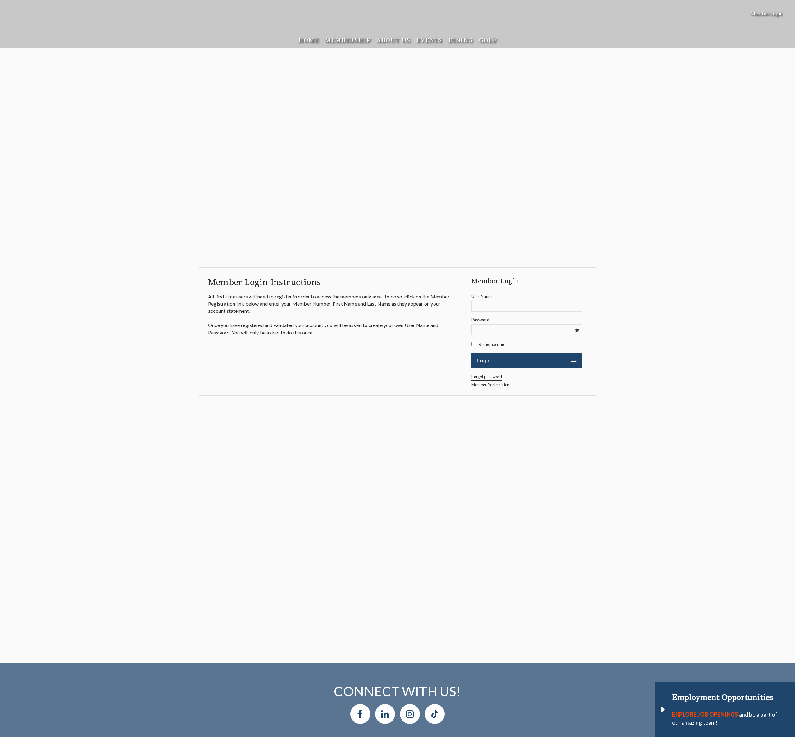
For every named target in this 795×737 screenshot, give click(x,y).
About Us (393, 40)
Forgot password (486, 376)
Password (480, 319)
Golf (488, 40)
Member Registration (490, 384)
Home (308, 40)
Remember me (492, 344)
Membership (347, 40)
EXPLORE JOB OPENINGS (705, 714)
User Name (481, 296)
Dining (460, 40)
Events (429, 40)
